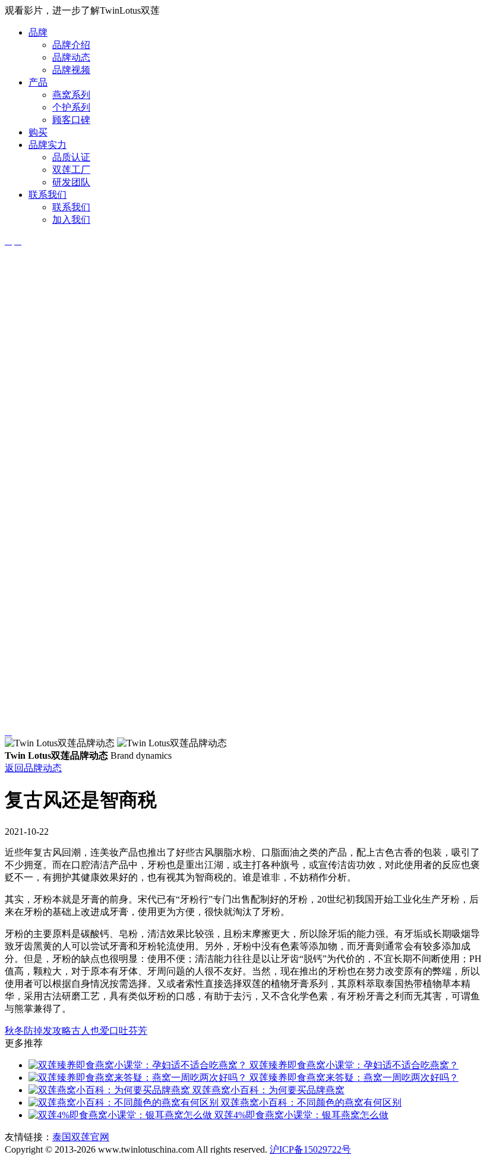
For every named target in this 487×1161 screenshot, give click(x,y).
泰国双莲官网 (80, 1137)
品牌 (38, 32)
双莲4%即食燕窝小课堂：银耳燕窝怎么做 (300, 1115)
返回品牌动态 (33, 768)
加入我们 (71, 219)
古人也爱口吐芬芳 (109, 1031)
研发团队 (71, 182)
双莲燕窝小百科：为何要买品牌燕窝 (267, 1090)
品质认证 (71, 157)
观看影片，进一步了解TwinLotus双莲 (82, 10)
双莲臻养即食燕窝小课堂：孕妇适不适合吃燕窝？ (352, 1065)
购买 (38, 132)
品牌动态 (71, 57)
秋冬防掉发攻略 (38, 1031)
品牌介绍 (71, 45)
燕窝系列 (71, 95)
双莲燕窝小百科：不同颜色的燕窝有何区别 (310, 1102)
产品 (38, 82)
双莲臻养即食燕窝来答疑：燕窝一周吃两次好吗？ (352, 1077)
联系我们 (48, 195)
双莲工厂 (71, 170)
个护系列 (71, 107)
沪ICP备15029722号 (310, 1149)
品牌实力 (48, 145)
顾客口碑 (71, 120)
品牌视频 (71, 70)
